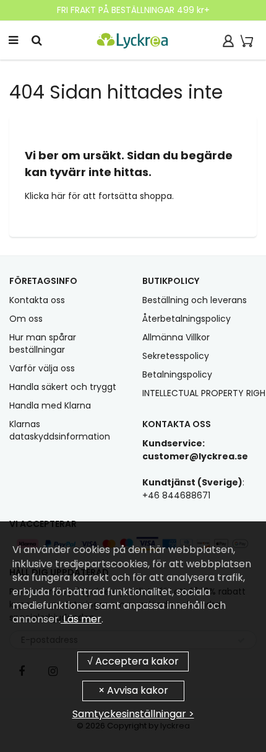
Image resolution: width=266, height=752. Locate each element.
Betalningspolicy (177, 374)
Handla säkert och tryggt (62, 387)
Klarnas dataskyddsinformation (59, 430)
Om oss (26, 318)
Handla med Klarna (50, 405)
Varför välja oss (42, 368)
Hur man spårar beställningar (42, 343)
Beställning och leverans (194, 300)
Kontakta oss (37, 300)
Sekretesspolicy (175, 356)
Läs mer (81, 619)
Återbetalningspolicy (186, 318)
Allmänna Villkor (176, 337)
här (59, 196)
